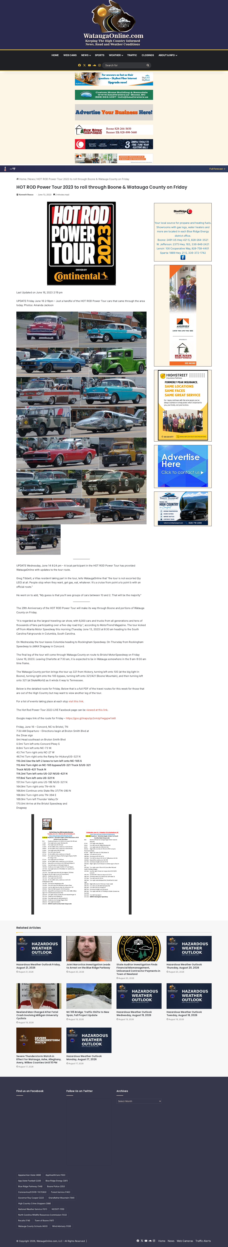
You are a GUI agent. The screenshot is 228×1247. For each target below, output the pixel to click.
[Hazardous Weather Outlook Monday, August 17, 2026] (88, 1040)
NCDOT (58, 1209)
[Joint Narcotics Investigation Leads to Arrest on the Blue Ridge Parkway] (88, 948)
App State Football (29, 1180)
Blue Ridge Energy (57, 1180)
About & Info (167, 55)
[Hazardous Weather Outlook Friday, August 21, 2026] (38, 948)
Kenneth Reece (26, 194)
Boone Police (56, 1186)
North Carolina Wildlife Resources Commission (42, 1215)
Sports (99, 55)
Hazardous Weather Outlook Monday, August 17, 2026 (84, 1057)
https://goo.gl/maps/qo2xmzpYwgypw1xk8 (91, 718)
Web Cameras (185, 1240)
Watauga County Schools (33, 1226)
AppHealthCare (55, 1175)
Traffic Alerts (203, 1240)
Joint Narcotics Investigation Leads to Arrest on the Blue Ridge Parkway (88, 966)
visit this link (76, 701)
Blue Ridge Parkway (30, 1186)
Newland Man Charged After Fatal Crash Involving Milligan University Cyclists (37, 1015)
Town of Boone (44, 1220)
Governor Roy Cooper (31, 1197)
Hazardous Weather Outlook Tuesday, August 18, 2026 (184, 1013)
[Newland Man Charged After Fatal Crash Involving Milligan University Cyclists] (38, 996)
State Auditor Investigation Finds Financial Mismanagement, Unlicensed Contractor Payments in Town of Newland (138, 969)
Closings (148, 55)
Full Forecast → (217, 168)
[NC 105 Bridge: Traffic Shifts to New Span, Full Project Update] (88, 996)
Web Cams (70, 55)
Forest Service (60, 1192)
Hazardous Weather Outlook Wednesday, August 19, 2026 (134, 1013)
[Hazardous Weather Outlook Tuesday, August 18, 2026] (189, 996)
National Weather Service (32, 1209)
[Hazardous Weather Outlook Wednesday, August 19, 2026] (139, 996)
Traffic (132, 55)
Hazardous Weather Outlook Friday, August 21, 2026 (38, 966)
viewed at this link (96, 709)
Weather (115, 55)
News (84, 55)
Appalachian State (29, 1175)
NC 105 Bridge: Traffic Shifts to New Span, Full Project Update (87, 1013)
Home (55, 55)
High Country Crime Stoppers (34, 1203)
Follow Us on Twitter (79, 1091)
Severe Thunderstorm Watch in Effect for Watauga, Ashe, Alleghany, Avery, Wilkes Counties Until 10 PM (38, 1059)
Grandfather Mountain (61, 1197)
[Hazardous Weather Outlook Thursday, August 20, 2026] (189, 948)
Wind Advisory (61, 1226)
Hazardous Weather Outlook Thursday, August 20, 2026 (184, 966)
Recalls (24, 1220)
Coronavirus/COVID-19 (32, 1192)
